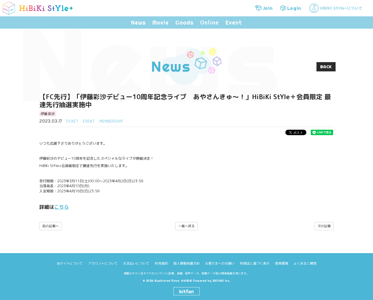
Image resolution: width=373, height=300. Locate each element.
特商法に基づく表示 (255, 263)
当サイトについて (70, 263)
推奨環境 (281, 263)
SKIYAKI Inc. (221, 281)
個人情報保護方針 (186, 263)
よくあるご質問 (305, 263)
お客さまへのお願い (220, 263)
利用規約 (161, 263)
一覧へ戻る (186, 226)
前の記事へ (50, 226)
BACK (326, 66)
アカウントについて (103, 263)
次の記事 (324, 226)
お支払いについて (136, 263)
